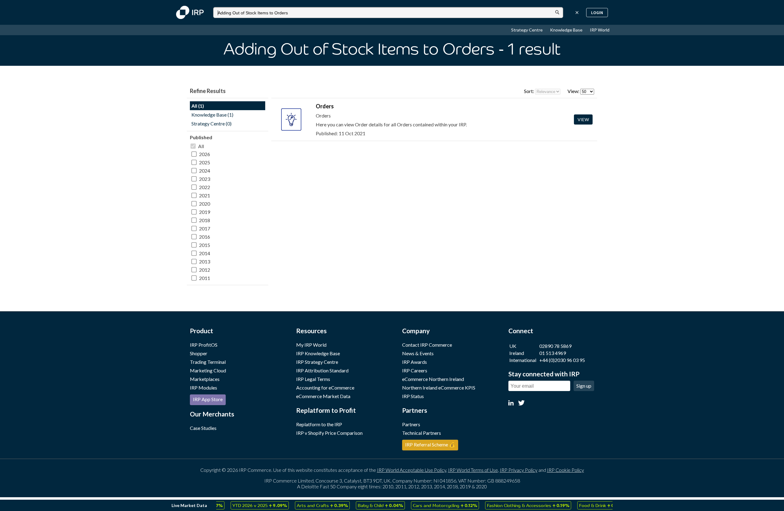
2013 (204, 261)
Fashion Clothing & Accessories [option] (519, 505)
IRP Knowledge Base (318, 353)
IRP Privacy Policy (518, 470)
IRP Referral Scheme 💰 (430, 444)
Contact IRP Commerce (427, 345)
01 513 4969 (552, 353)
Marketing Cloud (208, 370)
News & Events (418, 353)
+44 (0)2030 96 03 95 (562, 360)
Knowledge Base (566, 29)
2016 (204, 237)
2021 (204, 195)
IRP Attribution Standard (322, 370)
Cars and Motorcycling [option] (436, 505)
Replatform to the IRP (319, 424)
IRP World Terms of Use (473, 470)
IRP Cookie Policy (565, 470)
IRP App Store (208, 399)
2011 (204, 278)
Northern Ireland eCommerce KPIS (438, 387)
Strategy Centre (527, 29)
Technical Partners (421, 433)
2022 (204, 187)
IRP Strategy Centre (317, 362)
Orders (325, 106)
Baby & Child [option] (371, 505)
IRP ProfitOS (203, 345)
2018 (204, 220)
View (583, 119)
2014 (204, 253)
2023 (204, 179)
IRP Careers (414, 370)
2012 (204, 270)
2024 (204, 170)
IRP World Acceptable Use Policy (411, 470)
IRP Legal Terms (313, 379)
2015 (204, 245)
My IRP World (311, 345)
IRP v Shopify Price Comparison (329, 433)
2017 (204, 228)
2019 (204, 212)
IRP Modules (203, 387)
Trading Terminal (208, 362)
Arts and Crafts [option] (313, 505)
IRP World (599, 29)
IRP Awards (414, 362)
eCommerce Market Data (323, 396)
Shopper (198, 353)
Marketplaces (205, 379)
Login (597, 12)
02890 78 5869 (555, 346)
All (201, 146)
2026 (204, 154)
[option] (250, 505)
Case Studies (203, 428)
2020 (204, 204)
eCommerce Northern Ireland (433, 379)
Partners (411, 424)
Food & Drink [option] (593, 505)
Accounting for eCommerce (325, 387)
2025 (204, 162)
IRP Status (413, 396)
